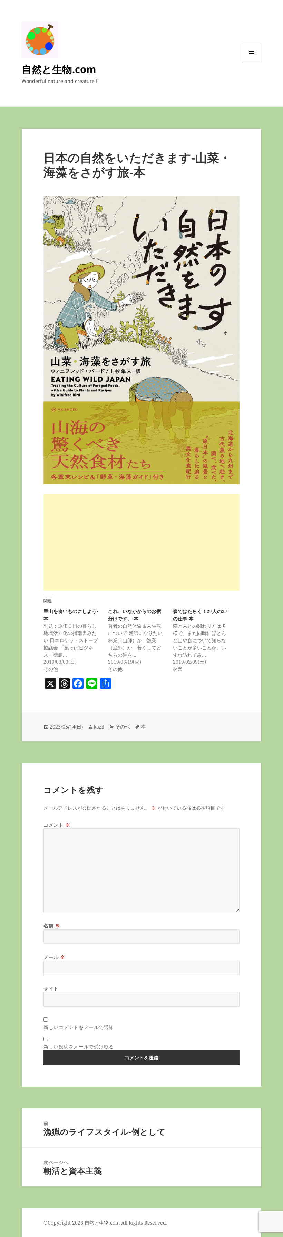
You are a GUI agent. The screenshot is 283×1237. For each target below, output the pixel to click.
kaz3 (99, 726)
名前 (51, 925)
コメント (56, 824)
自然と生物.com (59, 69)
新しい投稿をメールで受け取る (78, 1046)
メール (54, 957)
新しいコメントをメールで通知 (78, 1027)
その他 (122, 726)
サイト (51, 988)
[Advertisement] (141, 542)
